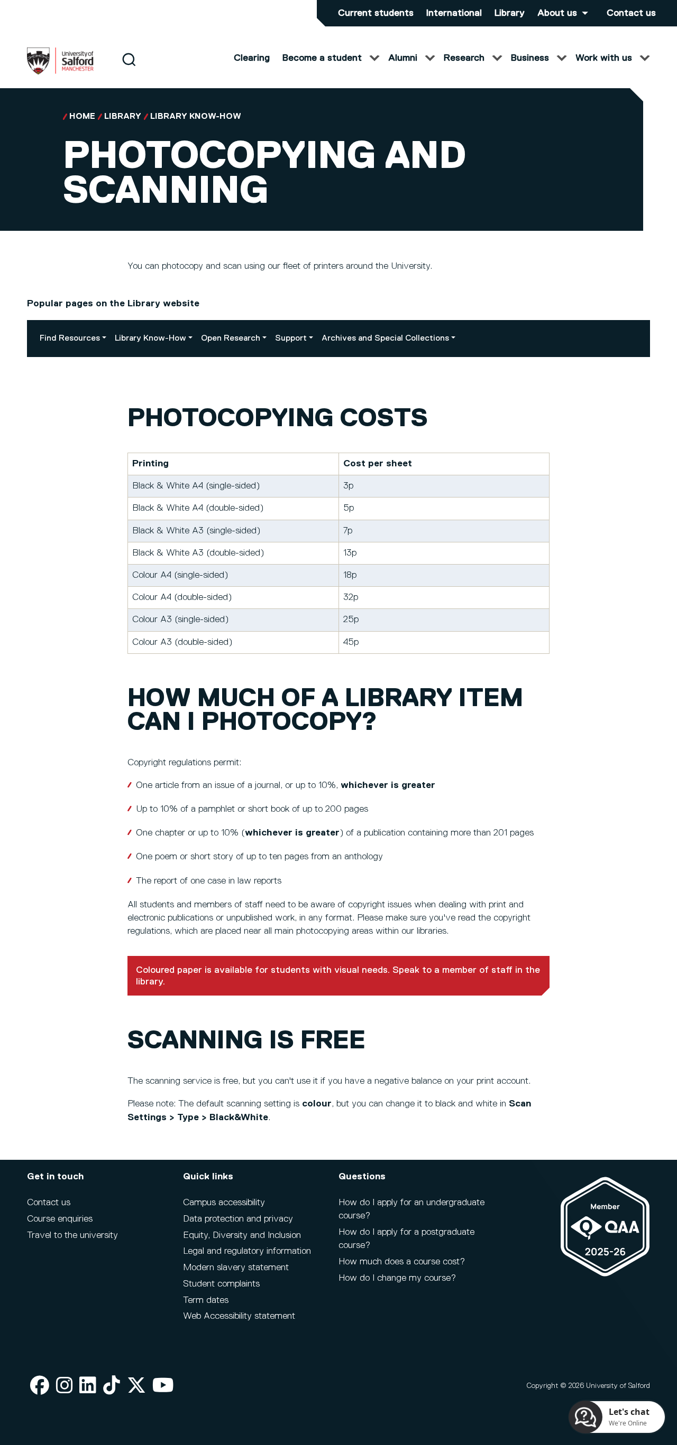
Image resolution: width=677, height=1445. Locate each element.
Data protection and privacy (238, 1219)
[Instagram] (64, 1386)
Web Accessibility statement (239, 1316)
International (454, 13)
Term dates (205, 1300)
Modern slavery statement (236, 1267)
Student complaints (221, 1284)
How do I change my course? (397, 1278)
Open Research (230, 338)
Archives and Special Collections (385, 338)
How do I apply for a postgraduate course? (406, 1238)
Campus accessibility (224, 1202)
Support (291, 338)
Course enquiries (60, 1219)
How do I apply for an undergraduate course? (411, 1209)
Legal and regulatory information (247, 1251)
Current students (376, 13)
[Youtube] (163, 1386)
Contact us (631, 13)
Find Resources (70, 338)
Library (510, 13)
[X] (136, 1386)
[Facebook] (39, 1386)
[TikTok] (111, 1386)
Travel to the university (72, 1235)
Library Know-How (195, 116)
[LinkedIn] (87, 1386)
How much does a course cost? (401, 1261)
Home (82, 116)
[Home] (60, 72)
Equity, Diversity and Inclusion (242, 1235)
